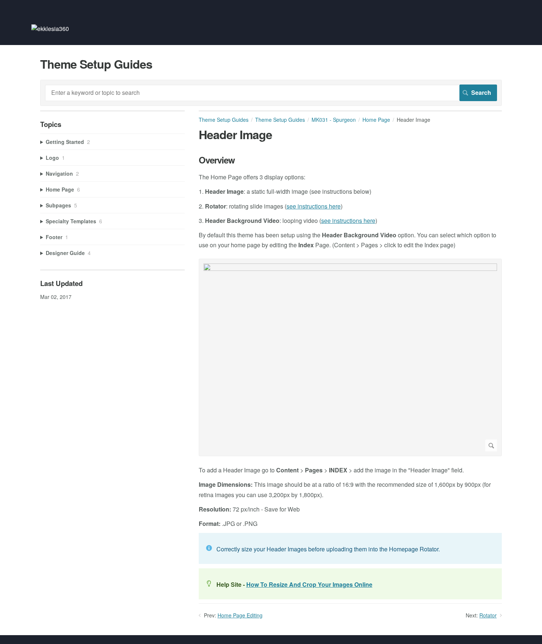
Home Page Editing (240, 615)
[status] (350, 548)
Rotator (488, 615)
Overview (217, 160)
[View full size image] (350, 357)
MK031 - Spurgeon (334, 119)
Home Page (376, 119)
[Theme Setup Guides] (50, 28)
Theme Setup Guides (224, 119)
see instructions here (313, 206)
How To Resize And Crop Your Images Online (309, 584)
